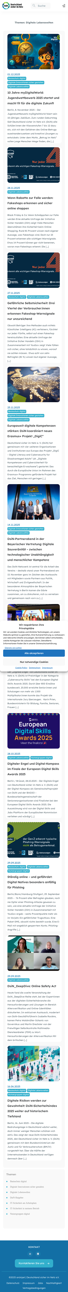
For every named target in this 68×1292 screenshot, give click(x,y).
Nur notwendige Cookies (34, 661)
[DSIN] (12, 5)
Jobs (40, 1282)
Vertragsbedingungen (34, 1287)
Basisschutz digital (16, 78)
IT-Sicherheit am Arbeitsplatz (23, 1203)
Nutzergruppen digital (41, 757)
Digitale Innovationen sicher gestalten (25, 82)
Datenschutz (34, 667)
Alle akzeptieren (34, 653)
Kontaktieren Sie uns (31, 1263)
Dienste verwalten (13, 647)
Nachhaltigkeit (54, 1282)
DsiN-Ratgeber (16, 1197)
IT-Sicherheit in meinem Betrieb (24, 1208)
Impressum (47, 667)
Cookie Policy (21, 667)
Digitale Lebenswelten (18, 86)
